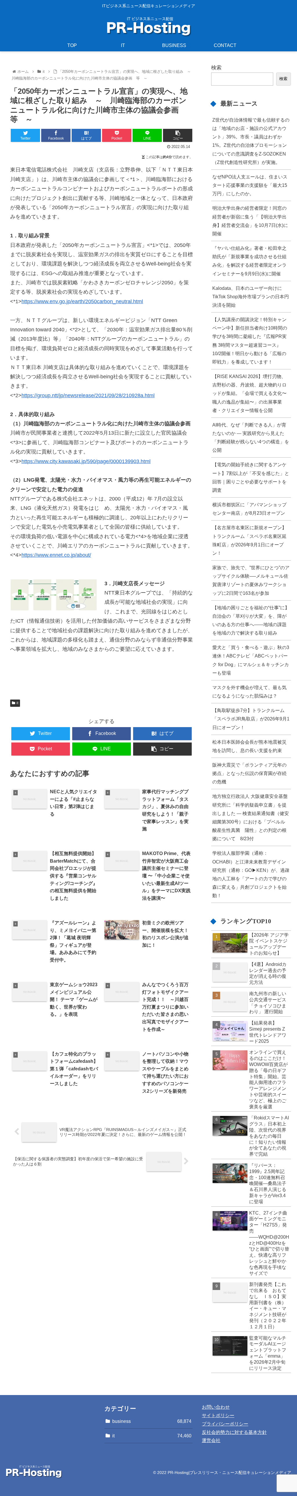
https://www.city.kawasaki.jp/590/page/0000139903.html (86, 461)
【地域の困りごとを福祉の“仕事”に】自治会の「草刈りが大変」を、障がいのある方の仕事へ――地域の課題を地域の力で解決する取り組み (250, 620)
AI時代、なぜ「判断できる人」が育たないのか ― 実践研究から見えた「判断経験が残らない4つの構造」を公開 (250, 437)
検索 (216, 68)
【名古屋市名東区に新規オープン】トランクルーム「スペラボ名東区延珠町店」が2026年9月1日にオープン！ (249, 540)
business (151, 1421)
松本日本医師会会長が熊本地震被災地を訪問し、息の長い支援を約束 (249, 746)
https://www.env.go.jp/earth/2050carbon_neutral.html (82, 301)
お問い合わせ (216, 1407)
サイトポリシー (218, 1415)
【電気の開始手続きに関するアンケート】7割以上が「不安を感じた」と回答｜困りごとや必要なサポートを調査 (250, 477)
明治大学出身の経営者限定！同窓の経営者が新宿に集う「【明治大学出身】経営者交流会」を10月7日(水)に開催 (250, 220)
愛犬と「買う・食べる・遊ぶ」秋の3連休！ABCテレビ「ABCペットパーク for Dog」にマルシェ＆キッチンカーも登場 (250, 660)
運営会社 (211, 1440)
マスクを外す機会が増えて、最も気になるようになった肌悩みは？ (249, 691)
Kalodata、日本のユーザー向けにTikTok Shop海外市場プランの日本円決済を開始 (250, 297)
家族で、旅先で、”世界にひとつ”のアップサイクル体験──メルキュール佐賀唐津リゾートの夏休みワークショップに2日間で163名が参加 (250, 580)
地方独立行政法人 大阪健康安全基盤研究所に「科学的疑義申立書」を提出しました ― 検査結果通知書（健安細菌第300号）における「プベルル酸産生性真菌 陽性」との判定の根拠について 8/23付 (250, 817)
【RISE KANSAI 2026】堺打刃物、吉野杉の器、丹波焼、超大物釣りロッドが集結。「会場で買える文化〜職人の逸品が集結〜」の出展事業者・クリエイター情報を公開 (249, 393)
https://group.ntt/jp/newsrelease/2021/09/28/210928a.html (88, 395)
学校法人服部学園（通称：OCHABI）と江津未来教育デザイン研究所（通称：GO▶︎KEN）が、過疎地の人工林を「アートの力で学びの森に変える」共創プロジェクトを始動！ (250, 874)
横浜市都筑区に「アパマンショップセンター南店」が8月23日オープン (249, 509)
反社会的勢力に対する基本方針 (234, 1432)
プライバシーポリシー (225, 1423)
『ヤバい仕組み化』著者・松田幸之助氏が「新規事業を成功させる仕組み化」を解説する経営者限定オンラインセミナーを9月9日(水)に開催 (249, 260)
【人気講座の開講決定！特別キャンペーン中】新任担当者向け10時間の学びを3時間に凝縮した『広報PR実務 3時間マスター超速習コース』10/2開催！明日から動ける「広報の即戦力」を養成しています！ (249, 340)
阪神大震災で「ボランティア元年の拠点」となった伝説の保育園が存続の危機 (249, 773)
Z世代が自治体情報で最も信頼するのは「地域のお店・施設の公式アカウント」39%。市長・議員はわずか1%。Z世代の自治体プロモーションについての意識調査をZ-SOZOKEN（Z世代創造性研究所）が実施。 (250, 141)
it (17, 703)
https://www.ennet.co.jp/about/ (56, 555)
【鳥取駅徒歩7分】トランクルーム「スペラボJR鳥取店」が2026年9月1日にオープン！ (250, 719)
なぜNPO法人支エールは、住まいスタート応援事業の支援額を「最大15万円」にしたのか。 (249, 185)
